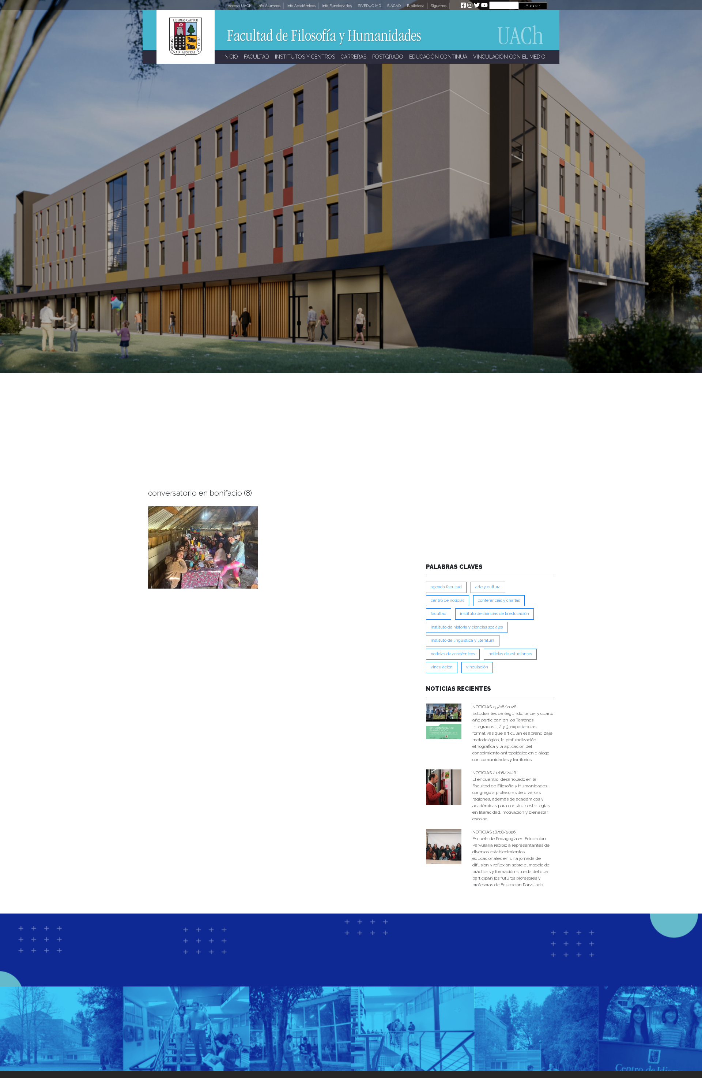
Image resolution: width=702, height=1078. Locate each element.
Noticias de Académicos (453, 654)
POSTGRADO (387, 57)
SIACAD (394, 6)
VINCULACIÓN (477, 667)
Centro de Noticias (447, 600)
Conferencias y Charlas (499, 600)
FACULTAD (256, 57)
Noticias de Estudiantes (510, 654)
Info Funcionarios (337, 6)
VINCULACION (442, 667)
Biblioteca (415, 6)
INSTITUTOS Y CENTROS (305, 57)
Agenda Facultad (446, 587)
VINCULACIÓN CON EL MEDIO (509, 57)
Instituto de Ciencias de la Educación (494, 613)
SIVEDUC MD (369, 6)
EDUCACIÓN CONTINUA (438, 57)
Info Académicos (301, 6)
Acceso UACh (239, 6)
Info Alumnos (268, 6)
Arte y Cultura (488, 587)
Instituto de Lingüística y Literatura (463, 640)
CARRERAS (353, 57)
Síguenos (438, 6)
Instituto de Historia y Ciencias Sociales (467, 627)
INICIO (230, 57)
